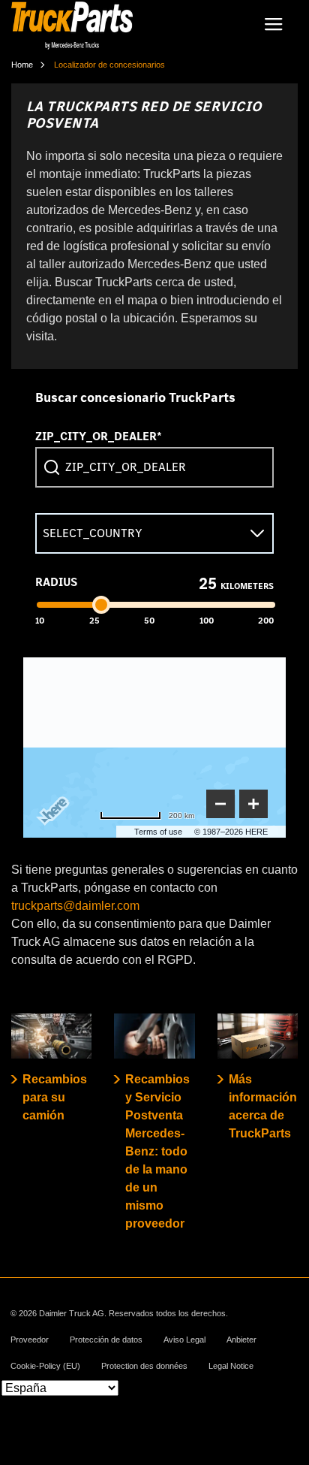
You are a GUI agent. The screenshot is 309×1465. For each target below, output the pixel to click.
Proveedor (29, 1340)
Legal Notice (231, 1366)
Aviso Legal (185, 1340)
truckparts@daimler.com (75, 905)
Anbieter (241, 1340)
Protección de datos (106, 1340)
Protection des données (144, 1366)
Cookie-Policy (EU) (45, 1366)
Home (22, 64)
